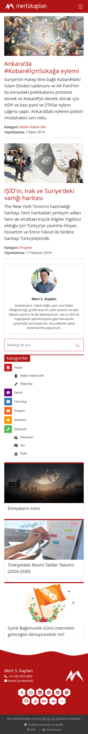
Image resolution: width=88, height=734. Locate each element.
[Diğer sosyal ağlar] (62, 701)
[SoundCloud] (53, 701)
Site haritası (53, 729)
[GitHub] (26, 701)
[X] (21, 692)
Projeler (26, 247)
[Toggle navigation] (79, 6)
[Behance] (44, 701)
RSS (33, 729)
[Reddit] (57, 692)
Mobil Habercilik (32, 127)
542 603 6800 (20, 676)
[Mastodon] (66, 692)
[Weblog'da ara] (77, 345)
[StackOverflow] (35, 701)
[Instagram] (30, 692)
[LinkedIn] (39, 692)
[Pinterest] (48, 692)
